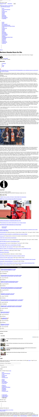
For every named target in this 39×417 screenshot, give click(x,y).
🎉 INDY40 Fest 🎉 (4, 318)
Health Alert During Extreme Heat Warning (8, 237)
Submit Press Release (6, 387)
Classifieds (4, 18)
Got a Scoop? (7, 6)
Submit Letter (4, 396)
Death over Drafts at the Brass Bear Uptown (9, 282)
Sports (3, 14)
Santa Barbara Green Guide (7, 37)
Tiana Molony (6, 250)
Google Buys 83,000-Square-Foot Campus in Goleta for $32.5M (12, 255)
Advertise (4, 39)
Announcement (3, 232)
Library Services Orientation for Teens (8, 269)
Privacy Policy (2, 410)
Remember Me (4, 367)
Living (3, 10)
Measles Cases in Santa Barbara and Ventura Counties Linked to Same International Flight (17, 262)
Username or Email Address (5, 363)
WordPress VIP (35, 415)
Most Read (4, 227)
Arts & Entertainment (6, 9)
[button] (19, 340)
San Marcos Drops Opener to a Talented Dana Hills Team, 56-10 (10, 220)
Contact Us (4, 41)
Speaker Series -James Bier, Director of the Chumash (11, 306)
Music (1, 250)
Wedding (3, 36)
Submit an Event (3, 3)
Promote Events (5, 391)
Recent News (4, 226)
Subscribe (3, 6)
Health (1, 264)
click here (15, 415)
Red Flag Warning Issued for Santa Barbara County (10, 241)
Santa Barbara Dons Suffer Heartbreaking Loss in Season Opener (10, 224)
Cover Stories (4, 35)
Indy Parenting (5, 17)
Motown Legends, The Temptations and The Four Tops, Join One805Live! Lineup (15, 248)
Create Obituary (5, 395)
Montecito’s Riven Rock (4, 252)
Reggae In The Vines (4, 324)
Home (3, 22)
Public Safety (2, 246)
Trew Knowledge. (23, 415)
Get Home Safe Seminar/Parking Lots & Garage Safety (11, 288)
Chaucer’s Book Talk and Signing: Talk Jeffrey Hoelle (11, 276)
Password (2, 365)
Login (14, 3)
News (3, 8)
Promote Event (5, 377)
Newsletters (10, 3)
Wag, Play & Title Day (5, 312)
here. (10, 370)
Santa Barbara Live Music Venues (8, 26)
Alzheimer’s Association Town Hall (7, 294)
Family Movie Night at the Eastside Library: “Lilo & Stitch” (12, 300)
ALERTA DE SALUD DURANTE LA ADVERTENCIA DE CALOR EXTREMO (13, 234)
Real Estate (4, 16)
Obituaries (4, 15)
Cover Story (4, 383)
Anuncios (2, 235)
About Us (4, 40)
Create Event (4, 42)
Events (3, 13)
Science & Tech (3, 257)
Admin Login (4, 397)
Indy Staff (6, 58)
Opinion (3, 12)
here (29, 360)
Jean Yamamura (10, 246)
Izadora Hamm (10, 257)
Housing (1, 261)
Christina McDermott (9, 261)
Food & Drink (4, 11)
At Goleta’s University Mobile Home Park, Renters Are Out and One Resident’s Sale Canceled (17, 259)
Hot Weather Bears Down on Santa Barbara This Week (10, 244)
